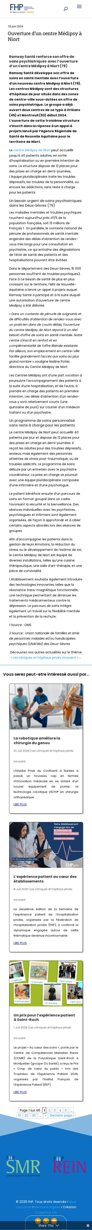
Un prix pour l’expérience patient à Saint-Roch (44, 1017)
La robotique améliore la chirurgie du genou (37, 740)
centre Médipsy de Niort (31, 150)
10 (19, 1115)
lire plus (20, 804)
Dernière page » (62, 1115)
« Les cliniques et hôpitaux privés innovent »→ (46, 657)
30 (34, 1115)
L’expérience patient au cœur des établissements (45, 879)
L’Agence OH (47, 1212)
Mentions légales (47, 1207)
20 (26, 1115)
